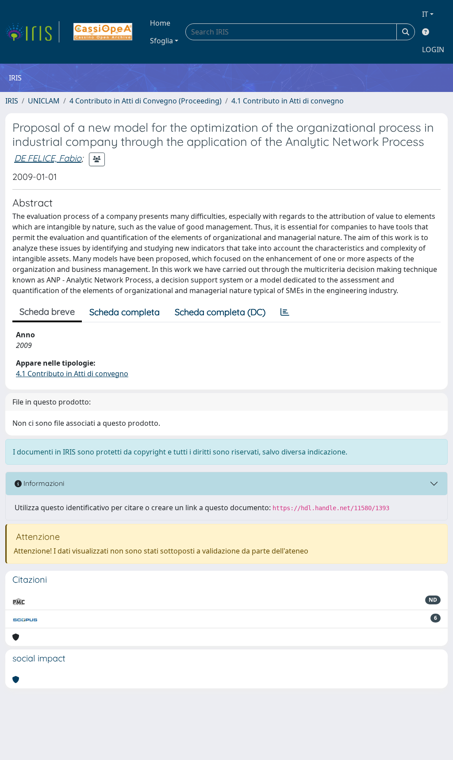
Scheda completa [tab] (124, 311)
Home (160, 23)
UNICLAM (44, 101)
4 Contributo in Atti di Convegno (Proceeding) (145, 101)
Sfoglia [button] (161, 41)
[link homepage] (32, 31)
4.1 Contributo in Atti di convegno (287, 101)
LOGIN (433, 49)
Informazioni (43, 483)
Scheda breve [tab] (47, 311)
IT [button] (425, 14)
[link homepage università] (102, 31)
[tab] (285, 312)
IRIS (11, 101)
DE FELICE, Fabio (47, 158)
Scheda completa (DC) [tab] (220, 311)
